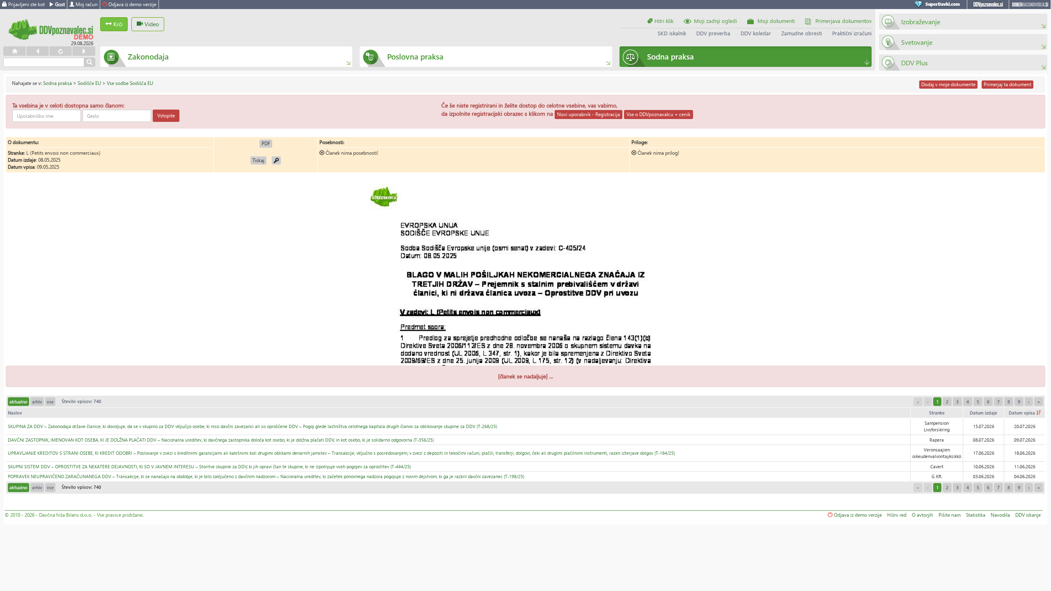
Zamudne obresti (801, 33)
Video (151, 24)
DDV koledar (756, 33)
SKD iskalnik (672, 33)
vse (50, 401)
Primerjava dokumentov (843, 20)
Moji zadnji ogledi (715, 20)
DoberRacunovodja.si (1030, 4)
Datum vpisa (1022, 412)
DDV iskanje (1028, 515)
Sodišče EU (89, 83)
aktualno (18, 401)
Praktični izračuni (852, 33)
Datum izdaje (983, 412)
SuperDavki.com (938, 4)
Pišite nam (950, 515)
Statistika (975, 515)
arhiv (37, 401)
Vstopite (166, 115)
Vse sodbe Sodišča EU (130, 83)
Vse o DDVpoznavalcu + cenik (658, 114)
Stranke (937, 412)
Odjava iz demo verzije (131, 4)
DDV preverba (713, 33)
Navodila (1000, 515)
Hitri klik (663, 20)
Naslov (15, 412)
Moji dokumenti (776, 20)
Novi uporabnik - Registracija (588, 114)
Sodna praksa (57, 83)
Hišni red (896, 515)
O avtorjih (922, 515)
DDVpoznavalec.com (988, 4)
